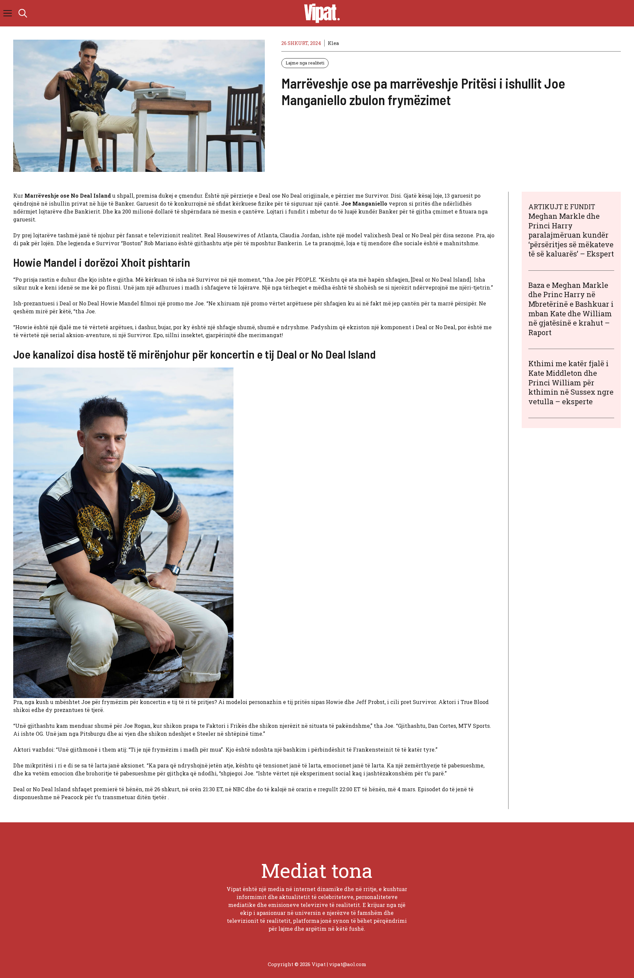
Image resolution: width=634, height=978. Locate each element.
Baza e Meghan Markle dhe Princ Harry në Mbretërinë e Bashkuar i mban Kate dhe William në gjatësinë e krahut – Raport (571, 308)
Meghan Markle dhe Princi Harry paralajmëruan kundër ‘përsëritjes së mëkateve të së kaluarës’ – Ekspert (571, 234)
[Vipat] (320, 13)
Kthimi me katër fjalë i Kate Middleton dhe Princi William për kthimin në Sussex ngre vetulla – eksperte (571, 382)
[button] (22, 13)
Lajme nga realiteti (305, 63)
